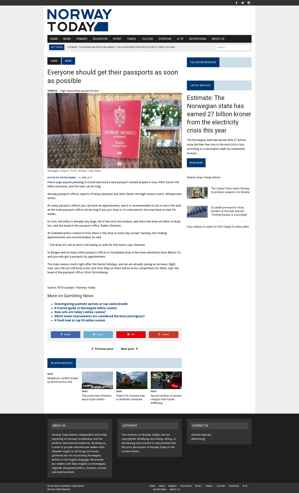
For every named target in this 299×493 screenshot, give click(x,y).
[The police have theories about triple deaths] (97, 386)
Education (100, 38)
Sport (117, 38)
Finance (81, 38)
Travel (132, 38)
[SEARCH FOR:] (232, 47)
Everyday (165, 38)
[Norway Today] (79, 20)
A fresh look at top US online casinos (79, 320)
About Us (218, 38)
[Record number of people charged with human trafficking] (166, 386)
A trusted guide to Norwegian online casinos (85, 308)
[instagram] (249, 2)
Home (54, 38)
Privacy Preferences (58, 489)
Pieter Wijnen (68, 177)
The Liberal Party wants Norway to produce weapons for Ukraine (230, 190)
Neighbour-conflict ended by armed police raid (62, 380)
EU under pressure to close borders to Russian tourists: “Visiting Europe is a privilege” (229, 211)
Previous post (104, 348)
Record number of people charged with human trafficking (166, 399)
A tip (180, 38)
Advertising (197, 38)
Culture (147, 38)
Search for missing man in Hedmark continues (130, 397)
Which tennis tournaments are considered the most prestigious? (99, 316)
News (67, 38)
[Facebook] (236, 2)
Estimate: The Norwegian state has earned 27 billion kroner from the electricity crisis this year (219, 114)
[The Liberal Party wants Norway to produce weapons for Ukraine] (197, 196)
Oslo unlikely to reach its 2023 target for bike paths (218, 226)
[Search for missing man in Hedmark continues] (131, 386)
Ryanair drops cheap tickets (204, 177)
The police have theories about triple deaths (97, 397)
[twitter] (242, 2)
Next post (127, 348)
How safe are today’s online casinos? (80, 312)
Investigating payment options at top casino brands (91, 304)
